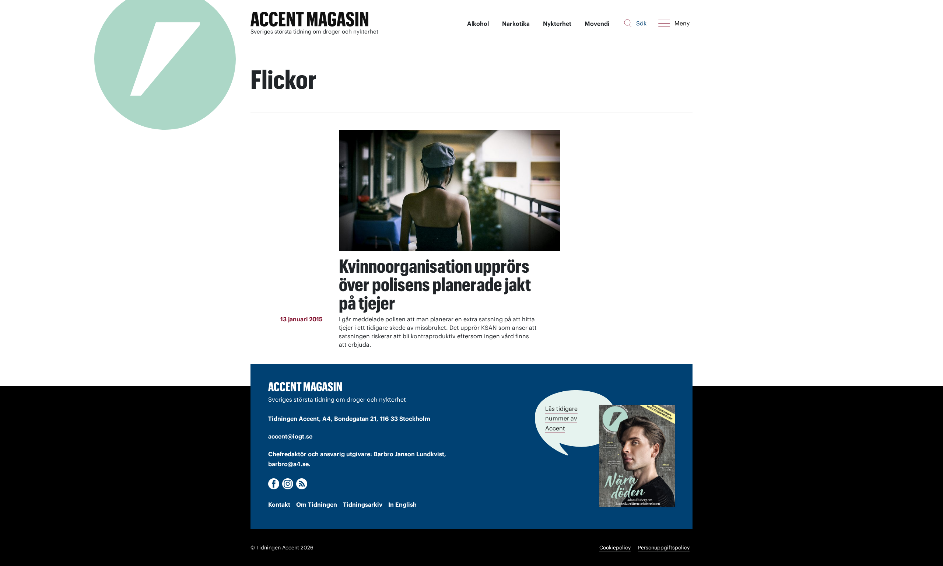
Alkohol (478, 23)
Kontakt (279, 504)
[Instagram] (287, 483)
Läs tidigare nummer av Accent (561, 418)
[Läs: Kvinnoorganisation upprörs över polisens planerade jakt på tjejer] (449, 190)
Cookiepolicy (615, 547)
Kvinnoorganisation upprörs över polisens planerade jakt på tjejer (435, 284)
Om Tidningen (316, 504)
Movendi (597, 23)
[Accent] (305, 386)
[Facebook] (273, 483)
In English (402, 504)
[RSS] (301, 483)
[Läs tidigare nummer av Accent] (637, 455)
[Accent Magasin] (309, 19)
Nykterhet (557, 23)
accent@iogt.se (290, 436)
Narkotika (516, 23)
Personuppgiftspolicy (664, 547)
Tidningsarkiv (362, 504)
